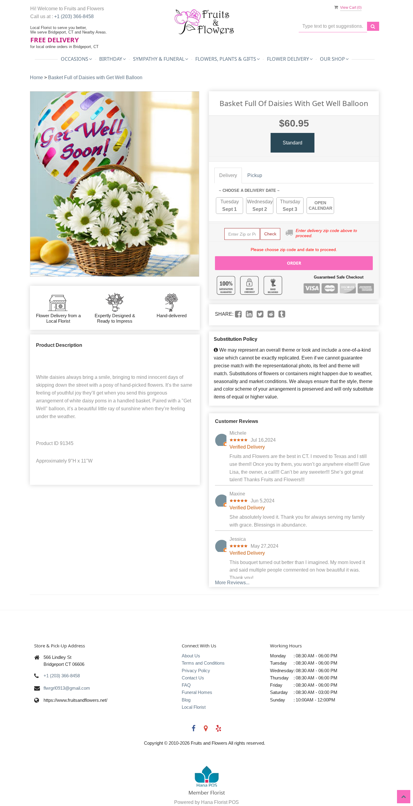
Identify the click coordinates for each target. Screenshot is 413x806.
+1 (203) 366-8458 (74, 16)
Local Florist (194, 707)
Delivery (228, 175)
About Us (191, 655)
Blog (186, 699)
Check (270, 233)
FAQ (186, 685)
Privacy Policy (196, 670)
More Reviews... (232, 582)
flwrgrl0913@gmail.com (67, 688)
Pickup (254, 175)
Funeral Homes (197, 692)
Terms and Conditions (203, 663)
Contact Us (193, 677)
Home (36, 77)
